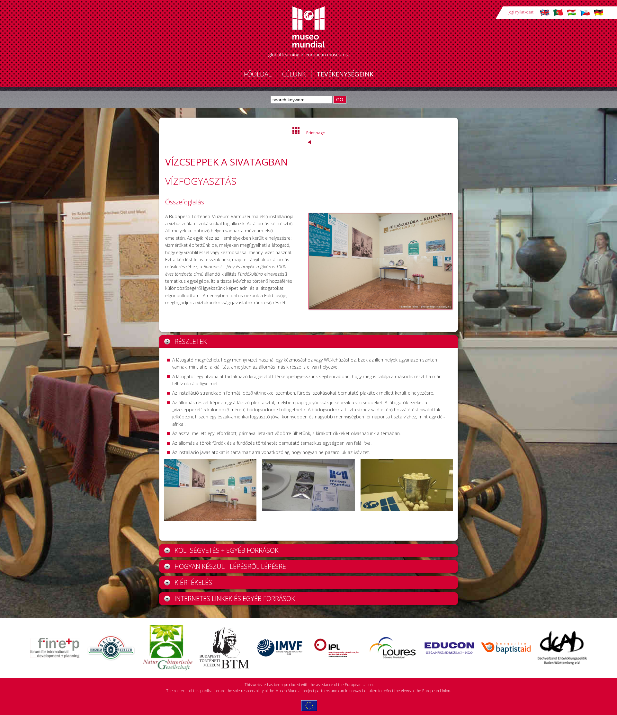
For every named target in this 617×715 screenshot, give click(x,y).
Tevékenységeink (345, 74)
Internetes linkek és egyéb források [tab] (234, 598)
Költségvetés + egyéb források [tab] (226, 550)
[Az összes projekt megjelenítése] (296, 133)
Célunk (294, 74)
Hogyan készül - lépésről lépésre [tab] (230, 566)
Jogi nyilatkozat (520, 12)
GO (339, 99)
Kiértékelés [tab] (193, 582)
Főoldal (258, 74)
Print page (315, 133)
